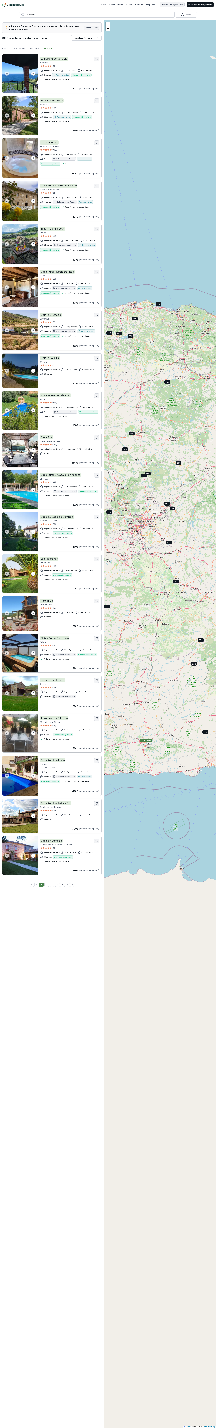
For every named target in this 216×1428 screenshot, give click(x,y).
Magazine (150, 4)
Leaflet (188, 1426)
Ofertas (139, 4)
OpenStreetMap (209, 1426)
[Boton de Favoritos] (96, 59)
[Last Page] (72, 885)
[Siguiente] (33, 74)
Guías (129, 4)
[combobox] (97, 15)
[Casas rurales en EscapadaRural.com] (13, 5)
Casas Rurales (116, 4)
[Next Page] (68, 885)
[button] (161, 304)
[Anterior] (7, 74)
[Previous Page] (36, 885)
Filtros (188, 14)
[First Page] (32, 885)
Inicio (103, 4)
